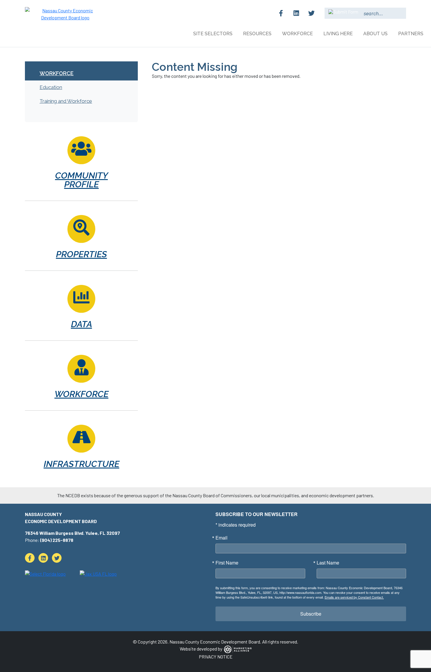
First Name (227, 562)
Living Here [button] (338, 33)
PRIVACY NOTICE (216, 656)
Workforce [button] (298, 33)
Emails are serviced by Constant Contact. (354, 597)
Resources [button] (258, 33)
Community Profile (81, 179)
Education (51, 87)
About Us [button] (376, 33)
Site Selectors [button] (213, 33)
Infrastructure (81, 464)
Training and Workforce (66, 101)
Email (222, 537)
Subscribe (310, 613)
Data (81, 324)
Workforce (57, 73)
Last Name (328, 562)
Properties (81, 254)
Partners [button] (411, 33)
